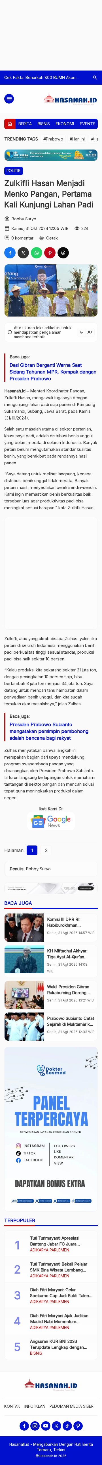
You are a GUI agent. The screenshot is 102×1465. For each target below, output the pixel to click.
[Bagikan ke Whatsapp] (36, 252)
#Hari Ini (77, 139)
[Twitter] (56, 1426)
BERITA (25, 123)
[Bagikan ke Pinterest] (50, 252)
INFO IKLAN (34, 1406)
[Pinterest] (78, 1426)
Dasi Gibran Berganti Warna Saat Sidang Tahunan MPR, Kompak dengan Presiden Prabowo (53, 371)
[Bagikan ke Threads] (63, 252)
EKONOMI (65, 123)
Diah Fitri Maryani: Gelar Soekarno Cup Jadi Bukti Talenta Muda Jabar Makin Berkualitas (61, 1295)
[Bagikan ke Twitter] (23, 252)
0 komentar (22, 238)
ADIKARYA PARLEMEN (49, 1250)
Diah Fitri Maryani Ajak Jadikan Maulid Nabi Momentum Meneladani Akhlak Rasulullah (59, 1321)
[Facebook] (24, 1426)
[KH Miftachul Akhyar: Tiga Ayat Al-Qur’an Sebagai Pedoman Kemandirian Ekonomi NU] (24, 959)
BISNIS (44, 123)
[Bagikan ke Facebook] (10, 252)
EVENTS (87, 123)
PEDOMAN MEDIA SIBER (72, 1406)
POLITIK (14, 170)
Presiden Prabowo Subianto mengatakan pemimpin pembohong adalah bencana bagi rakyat (49, 731)
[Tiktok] (67, 1426)
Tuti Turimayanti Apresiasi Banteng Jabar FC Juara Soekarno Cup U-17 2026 (54, 1244)
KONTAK (12, 1406)
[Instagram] (35, 1426)
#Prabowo (53, 139)
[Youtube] (45, 1426)
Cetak (52, 238)
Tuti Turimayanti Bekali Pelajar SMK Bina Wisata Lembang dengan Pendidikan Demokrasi (59, 1270)
